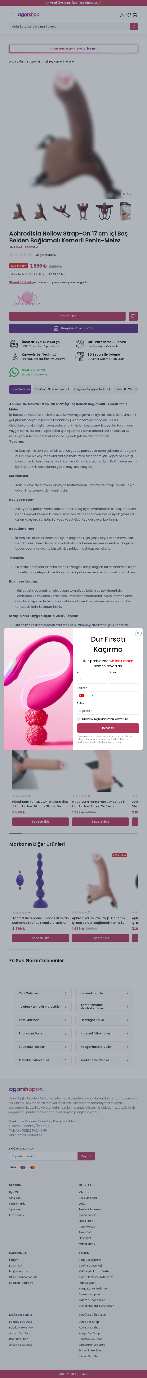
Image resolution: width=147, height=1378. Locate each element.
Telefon (82, 688)
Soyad (113, 672)
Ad (78, 672)
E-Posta (82, 703)
